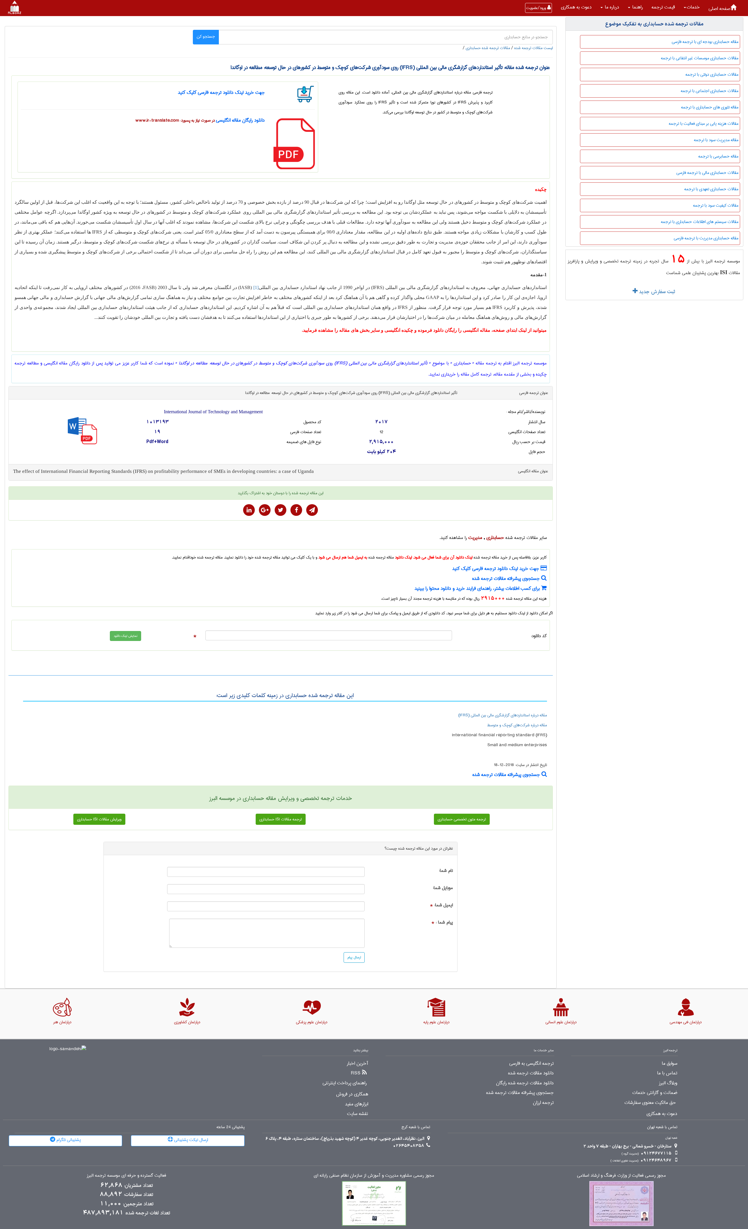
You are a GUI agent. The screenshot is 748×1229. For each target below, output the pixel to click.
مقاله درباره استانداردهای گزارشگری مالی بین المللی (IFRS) (502, 715)
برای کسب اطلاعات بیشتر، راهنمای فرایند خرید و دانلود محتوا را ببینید (478, 588)
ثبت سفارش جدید (656, 291)
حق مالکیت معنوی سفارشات (650, 1103)
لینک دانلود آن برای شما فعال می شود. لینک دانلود (433, 557)
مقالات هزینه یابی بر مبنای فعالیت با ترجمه (703, 123)
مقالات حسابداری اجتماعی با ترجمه (709, 91)
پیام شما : (444, 922)
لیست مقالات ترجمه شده (533, 48)
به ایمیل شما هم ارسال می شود (342, 557)
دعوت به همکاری (576, 7)
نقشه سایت (357, 1114)
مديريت (475, 537)
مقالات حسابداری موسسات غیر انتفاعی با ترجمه (699, 58)
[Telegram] (312, 510)
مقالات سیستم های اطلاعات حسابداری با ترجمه (699, 222)
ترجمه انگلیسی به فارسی (531, 1063)
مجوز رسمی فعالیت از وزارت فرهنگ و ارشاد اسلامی (621, 1176)
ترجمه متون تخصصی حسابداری (462, 819)
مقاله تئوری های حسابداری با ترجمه (709, 107)
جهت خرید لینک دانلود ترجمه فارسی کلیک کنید (221, 92)
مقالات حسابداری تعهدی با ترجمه (711, 189)
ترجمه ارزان (543, 1103)
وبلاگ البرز (668, 1083)
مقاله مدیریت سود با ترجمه (716, 140)
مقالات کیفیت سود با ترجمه (715, 205)
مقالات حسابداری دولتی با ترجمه (711, 74)
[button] (691, 7)
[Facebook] (296, 510)
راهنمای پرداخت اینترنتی (345, 1083)
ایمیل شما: (443, 905)
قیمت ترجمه (663, 7)
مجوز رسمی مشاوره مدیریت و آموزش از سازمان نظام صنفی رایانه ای (374, 1176)
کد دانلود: (539, 636)
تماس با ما (667, 1073)
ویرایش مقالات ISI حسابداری (99, 819)
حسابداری (495, 537)
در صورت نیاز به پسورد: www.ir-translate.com (175, 120)
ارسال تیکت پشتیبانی (190, 1140)
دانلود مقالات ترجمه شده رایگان (525, 1083)
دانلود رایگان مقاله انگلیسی (240, 120)
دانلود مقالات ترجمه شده (531, 1073)
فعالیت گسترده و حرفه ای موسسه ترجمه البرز (126, 1176)
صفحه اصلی (719, 8)
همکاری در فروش (352, 1094)
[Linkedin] (249, 510)
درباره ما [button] (611, 7)
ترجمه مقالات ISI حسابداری (280, 819)
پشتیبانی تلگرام (68, 1140)
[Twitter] (280, 510)
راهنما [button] (637, 7)
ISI (723, 272)
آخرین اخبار (357, 1063)
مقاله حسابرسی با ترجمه (718, 156)
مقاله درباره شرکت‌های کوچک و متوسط (517, 725)
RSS (356, 1073)
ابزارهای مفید (356, 1104)
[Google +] (265, 510)
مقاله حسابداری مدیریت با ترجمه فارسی (706, 238)
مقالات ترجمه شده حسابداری (488, 48)
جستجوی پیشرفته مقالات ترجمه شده (506, 578)
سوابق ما (669, 1063)
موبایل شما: (443, 888)
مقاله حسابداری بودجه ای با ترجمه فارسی (705, 42)
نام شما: (446, 871)
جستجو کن (206, 36)
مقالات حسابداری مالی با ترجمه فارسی (707, 173)
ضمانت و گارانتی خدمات (654, 1093)
